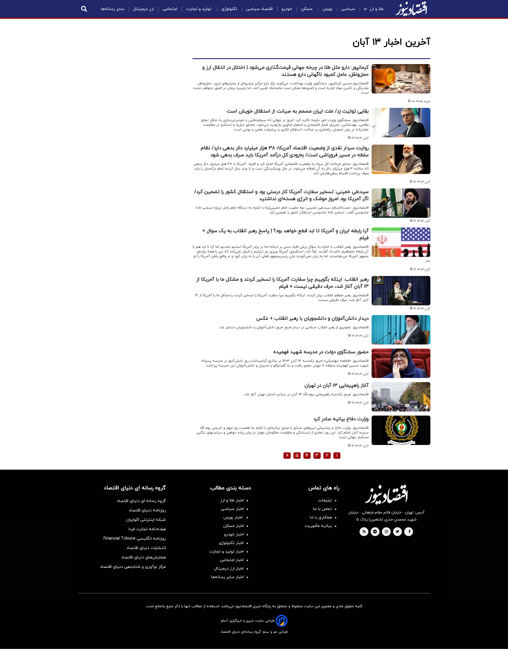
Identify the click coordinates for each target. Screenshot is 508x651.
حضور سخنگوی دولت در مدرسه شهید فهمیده (321, 352)
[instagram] (386, 532)
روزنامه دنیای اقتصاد (147, 510)
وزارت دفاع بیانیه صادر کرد (341, 419)
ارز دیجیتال (143, 9)
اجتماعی (170, 9)
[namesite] (411, 8)
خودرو (287, 9)
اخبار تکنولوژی (231, 543)
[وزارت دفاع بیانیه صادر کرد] (401, 430)
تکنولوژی (229, 9)
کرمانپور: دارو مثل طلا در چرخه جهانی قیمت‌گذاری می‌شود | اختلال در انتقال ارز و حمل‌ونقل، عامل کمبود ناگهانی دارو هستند (285, 71)
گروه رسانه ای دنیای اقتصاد (141, 501)
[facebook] (409, 532)
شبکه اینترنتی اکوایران (146, 520)
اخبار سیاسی (232, 509)
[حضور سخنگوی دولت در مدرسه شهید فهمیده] (401, 363)
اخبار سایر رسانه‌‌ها (227, 577)
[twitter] (397, 532)
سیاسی (348, 9)
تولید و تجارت (199, 9)
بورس (327, 9)
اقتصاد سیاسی (259, 9)
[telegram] (375, 532)
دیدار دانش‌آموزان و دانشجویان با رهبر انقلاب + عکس (312, 318)
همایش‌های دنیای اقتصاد (143, 557)
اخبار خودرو (234, 534)
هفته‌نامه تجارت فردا (147, 529)
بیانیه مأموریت (318, 526)
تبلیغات (325, 500)
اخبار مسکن (233, 526)
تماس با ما (322, 509)
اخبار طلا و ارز (232, 500)
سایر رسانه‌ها (112, 9)
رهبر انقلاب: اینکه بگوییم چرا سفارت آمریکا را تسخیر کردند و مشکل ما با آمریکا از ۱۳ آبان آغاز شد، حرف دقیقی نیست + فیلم (282, 283)
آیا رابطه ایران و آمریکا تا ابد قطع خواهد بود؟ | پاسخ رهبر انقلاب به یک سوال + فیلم (285, 234)
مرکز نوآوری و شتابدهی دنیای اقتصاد (133, 567)
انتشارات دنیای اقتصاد (146, 548)
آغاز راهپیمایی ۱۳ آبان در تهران (337, 385)
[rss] (364, 532)
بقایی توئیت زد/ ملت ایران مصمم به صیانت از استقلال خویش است (298, 111)
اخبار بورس (233, 517)
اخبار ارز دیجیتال (229, 568)
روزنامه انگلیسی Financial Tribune (134, 538)
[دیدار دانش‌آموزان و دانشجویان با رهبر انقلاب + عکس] (401, 329)
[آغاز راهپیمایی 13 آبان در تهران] (401, 396)
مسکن (307, 9)
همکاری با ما (321, 517)
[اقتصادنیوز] (386, 494)
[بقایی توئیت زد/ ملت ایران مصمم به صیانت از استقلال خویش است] (401, 122)
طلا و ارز (376, 9)
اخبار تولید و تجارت (226, 551)
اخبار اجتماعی (232, 560)
